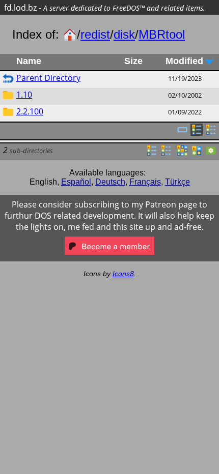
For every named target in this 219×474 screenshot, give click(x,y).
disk (124, 34)
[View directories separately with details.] (211, 132)
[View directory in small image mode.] (182, 153)
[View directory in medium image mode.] (196, 153)
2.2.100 (29, 111)
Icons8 (123, 274)
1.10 (24, 94)
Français (145, 181)
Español (76, 181)
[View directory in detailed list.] (166, 153)
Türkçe (177, 181)
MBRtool (162, 34)
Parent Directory (48, 77)
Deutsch (110, 181)
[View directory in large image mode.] (211, 153)
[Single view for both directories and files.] (182, 132)
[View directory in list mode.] (152, 153)
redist (95, 34)
